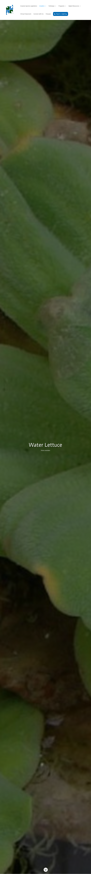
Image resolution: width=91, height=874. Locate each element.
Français (48, 14)
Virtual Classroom (25, 14)
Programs (61, 6)
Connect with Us (38, 14)
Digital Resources (74, 6)
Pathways (51, 6)
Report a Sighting (61, 14)
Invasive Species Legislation (28, 6)
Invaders (42, 6)
